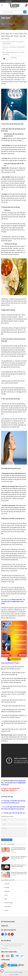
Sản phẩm (6, 891)
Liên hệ (6, 910)
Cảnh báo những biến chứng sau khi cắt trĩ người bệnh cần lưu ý (18, 849)
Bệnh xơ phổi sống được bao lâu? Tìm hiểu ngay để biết (13, 53)
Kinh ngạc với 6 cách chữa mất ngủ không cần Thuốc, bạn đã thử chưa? (14, 36)
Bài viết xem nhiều (8, 844)
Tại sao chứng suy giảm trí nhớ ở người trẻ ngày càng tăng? (13, 42)
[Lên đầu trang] (23, 974)
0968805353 (8, 1)
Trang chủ (6, 883)
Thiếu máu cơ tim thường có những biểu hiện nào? (14, 48)
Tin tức (6, 895)
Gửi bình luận (6, 839)
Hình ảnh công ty (8, 902)
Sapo (17, 974)
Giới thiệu (6, 887)
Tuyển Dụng (7, 906)
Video (5, 899)
